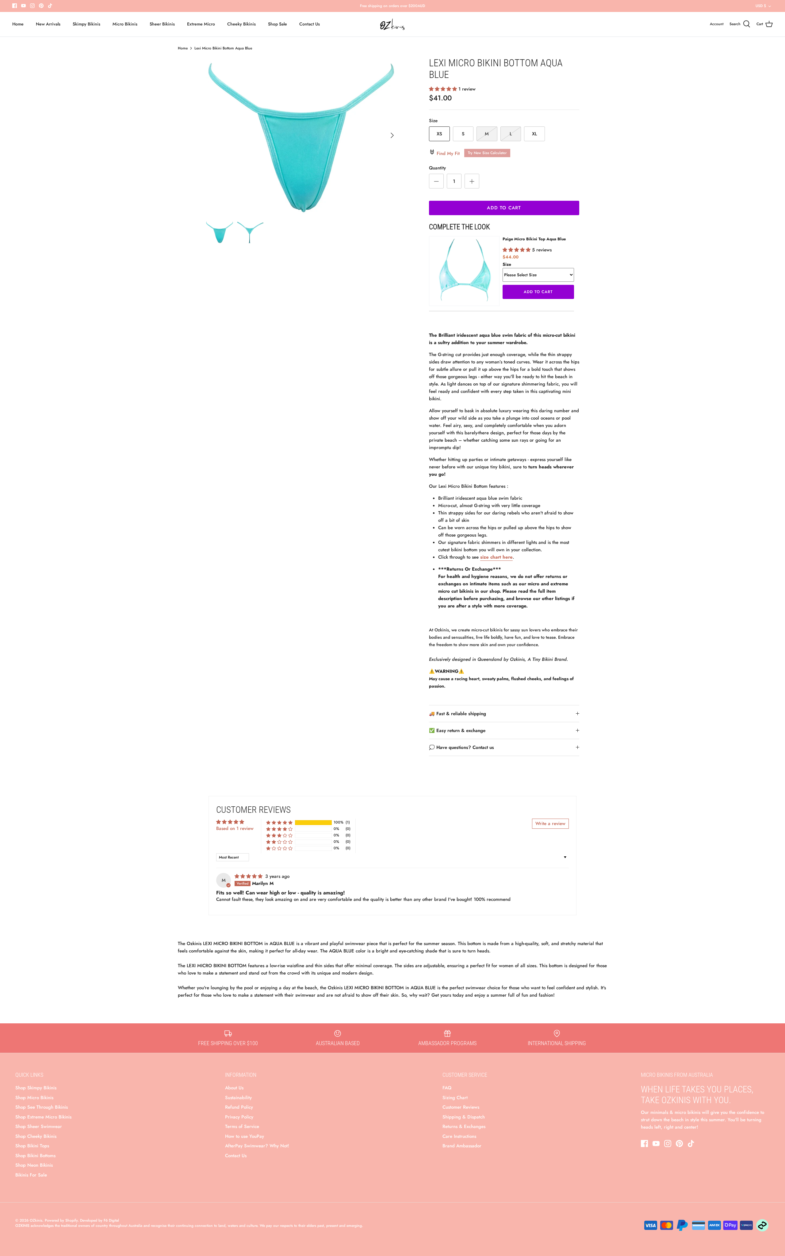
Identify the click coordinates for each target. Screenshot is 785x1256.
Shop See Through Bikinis (41, 1107)
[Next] (392, 135)
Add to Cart (504, 207)
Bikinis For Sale (31, 1175)
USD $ (761, 6)
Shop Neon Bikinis (34, 1165)
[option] (302, 135)
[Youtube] (23, 5)
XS (439, 133)
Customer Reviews (460, 1107)
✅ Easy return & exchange (457, 730)
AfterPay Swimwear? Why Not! (257, 1145)
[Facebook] (14, 5)
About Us (234, 1087)
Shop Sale (277, 24)
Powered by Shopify (61, 1220)
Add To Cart (538, 292)
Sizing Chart (455, 1097)
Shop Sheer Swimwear (38, 1126)
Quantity (437, 168)
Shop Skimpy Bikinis (35, 1087)
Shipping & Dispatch (463, 1117)
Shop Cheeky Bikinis (35, 1136)
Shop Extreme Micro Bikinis (43, 1117)
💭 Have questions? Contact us (461, 747)
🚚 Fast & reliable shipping (457, 713)
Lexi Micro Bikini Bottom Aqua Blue (223, 48)
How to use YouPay (244, 1136)
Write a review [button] (550, 823)
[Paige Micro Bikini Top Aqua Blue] (464, 271)
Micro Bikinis (125, 24)
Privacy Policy (239, 1117)
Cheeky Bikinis (241, 24)
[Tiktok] (50, 5)
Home (18, 24)
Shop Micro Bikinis (34, 1097)
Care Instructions (459, 1136)
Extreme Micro (201, 24)
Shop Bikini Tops (32, 1145)
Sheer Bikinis (162, 24)
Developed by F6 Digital (99, 1220)
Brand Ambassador (461, 1145)
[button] (443, 89)
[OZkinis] (392, 24)
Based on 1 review (235, 828)
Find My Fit (471, 153)
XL (534, 133)
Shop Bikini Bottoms (35, 1155)
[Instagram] (32, 5)
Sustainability (238, 1097)
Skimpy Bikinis (86, 24)
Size (433, 121)
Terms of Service (242, 1126)
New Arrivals (48, 24)
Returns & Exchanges (463, 1126)
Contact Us (309, 24)
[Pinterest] (41, 5)
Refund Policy (239, 1107)
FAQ (446, 1087)
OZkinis (36, 1220)
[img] (249, 876)
